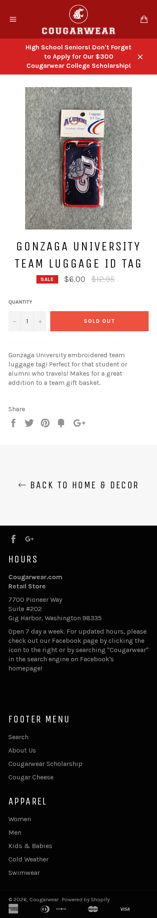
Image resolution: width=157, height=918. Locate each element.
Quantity (20, 302)
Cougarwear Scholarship (45, 764)
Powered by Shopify (86, 899)
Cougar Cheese (31, 777)
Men (14, 832)
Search (18, 737)
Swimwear (24, 873)
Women (19, 819)
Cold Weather (28, 859)
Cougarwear (44, 899)
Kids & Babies (30, 846)
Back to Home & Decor (82, 485)
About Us (22, 750)
